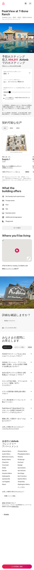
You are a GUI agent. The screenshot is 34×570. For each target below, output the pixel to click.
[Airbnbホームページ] (3, 3)
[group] (17, 85)
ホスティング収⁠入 (19, 347)
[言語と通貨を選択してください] (25, 3)
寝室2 (11, 128)
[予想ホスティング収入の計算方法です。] (19, 172)
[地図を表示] (17, 250)
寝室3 (17, 128)
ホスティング (7, 347)
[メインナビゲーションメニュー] (30, 3)
